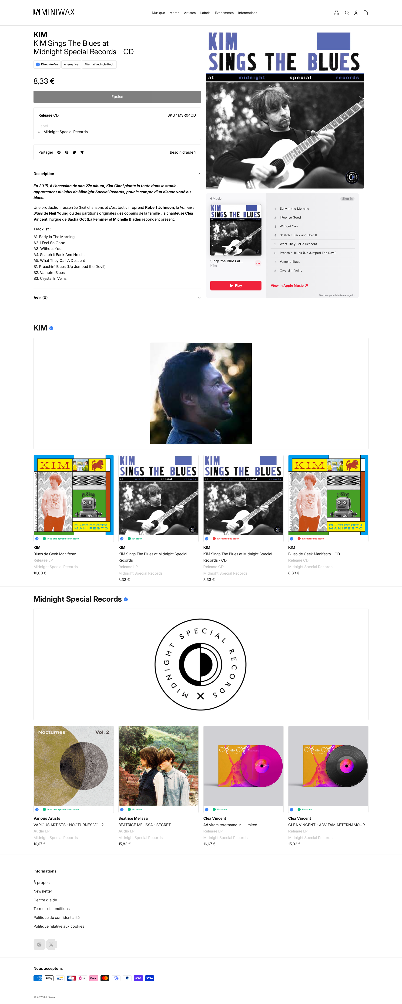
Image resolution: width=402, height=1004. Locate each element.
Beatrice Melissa (133, 818)
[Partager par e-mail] (82, 152)
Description (44, 173)
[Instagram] (39, 944)
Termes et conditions (52, 908)
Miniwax (49, 997)
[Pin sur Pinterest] (67, 152)
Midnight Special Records (66, 131)
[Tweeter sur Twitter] (74, 152)
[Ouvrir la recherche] (347, 13)
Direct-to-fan (49, 64)
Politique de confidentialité (57, 917)
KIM (40, 34)
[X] (51, 944)
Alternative (71, 64)
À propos (42, 882)
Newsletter (43, 891)
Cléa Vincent (214, 818)
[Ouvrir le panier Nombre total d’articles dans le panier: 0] (365, 13)
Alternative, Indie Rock (99, 64)
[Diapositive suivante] (361, 760)
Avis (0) (41, 297)
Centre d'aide (45, 900)
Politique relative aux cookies (59, 926)
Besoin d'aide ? (183, 152)
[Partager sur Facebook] (59, 152)
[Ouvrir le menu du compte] (356, 13)
